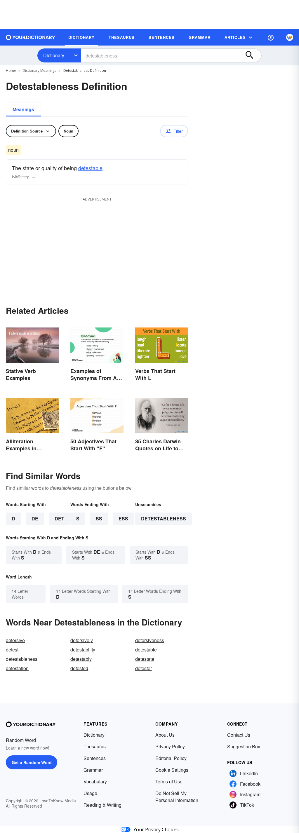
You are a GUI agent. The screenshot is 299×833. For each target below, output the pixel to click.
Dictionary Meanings (39, 70)
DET (59, 518)
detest (12, 649)
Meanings (23, 109)
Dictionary (53, 55)
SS (99, 518)
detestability (82, 649)
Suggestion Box (243, 746)
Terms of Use (168, 781)
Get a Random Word (32, 762)
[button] (270, 37)
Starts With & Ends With (31, 554)
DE (35, 518)
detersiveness (149, 640)
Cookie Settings (171, 769)
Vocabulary (95, 781)
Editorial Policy (171, 758)
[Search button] (252, 55)
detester (143, 668)
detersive (15, 640)
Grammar (93, 769)
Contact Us (238, 734)
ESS (123, 518)
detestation (17, 668)
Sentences (95, 758)
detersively (81, 640)
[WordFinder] (289, 37)
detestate (144, 659)
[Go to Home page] (30, 37)
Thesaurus (95, 746)
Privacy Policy (170, 746)
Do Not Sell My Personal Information (176, 797)
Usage (90, 793)
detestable (90, 168)
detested (79, 668)
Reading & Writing (102, 804)
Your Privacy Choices (156, 829)
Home (11, 70)
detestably (81, 659)
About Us (165, 734)
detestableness (163, 518)
